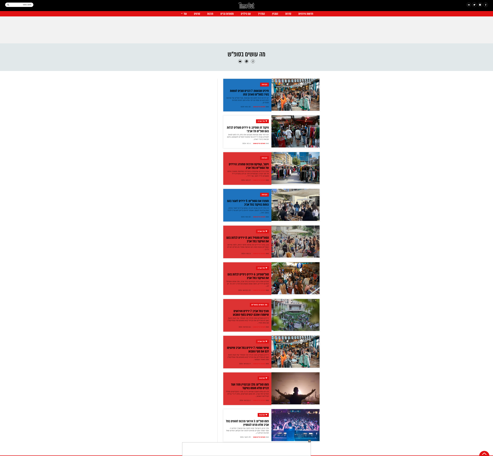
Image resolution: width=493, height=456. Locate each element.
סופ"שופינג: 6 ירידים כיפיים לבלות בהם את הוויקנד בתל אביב (248, 276)
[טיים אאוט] (246, 7)
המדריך (261, 14)
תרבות (210, 14)
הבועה (264, 84)
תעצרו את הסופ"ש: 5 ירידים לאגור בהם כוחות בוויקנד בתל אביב (248, 203)
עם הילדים (246, 14)
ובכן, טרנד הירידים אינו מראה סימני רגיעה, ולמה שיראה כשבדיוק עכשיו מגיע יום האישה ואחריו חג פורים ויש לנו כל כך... (248, 247)
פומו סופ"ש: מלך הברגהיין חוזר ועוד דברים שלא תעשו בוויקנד (250, 386)
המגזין (275, 14)
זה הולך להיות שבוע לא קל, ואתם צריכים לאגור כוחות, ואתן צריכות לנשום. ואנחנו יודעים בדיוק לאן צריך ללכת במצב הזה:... (248, 210)
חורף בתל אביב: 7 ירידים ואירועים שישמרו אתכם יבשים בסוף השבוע (251, 313)
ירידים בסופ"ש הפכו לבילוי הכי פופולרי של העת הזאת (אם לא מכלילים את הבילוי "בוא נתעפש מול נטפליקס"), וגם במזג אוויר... (248, 320)
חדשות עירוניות (305, 14)
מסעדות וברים (227, 14)
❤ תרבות (263, 378)
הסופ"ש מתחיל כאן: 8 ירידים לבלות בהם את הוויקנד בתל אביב (247, 239)
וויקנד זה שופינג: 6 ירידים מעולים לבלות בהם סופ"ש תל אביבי (248, 129)
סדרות (288, 14)
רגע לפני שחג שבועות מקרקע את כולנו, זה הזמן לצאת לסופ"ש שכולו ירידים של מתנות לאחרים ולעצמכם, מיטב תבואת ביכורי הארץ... (248, 137)
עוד (185, 14)
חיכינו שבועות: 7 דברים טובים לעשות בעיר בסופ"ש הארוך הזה (249, 93)
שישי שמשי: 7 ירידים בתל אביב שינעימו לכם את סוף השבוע (248, 349)
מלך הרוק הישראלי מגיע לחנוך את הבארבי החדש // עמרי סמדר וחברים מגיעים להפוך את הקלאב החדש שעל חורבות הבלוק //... (247, 430)
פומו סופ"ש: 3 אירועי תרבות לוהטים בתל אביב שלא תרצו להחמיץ (247, 423)
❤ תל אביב (262, 121)
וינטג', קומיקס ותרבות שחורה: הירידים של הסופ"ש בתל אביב (249, 166)
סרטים (197, 14)
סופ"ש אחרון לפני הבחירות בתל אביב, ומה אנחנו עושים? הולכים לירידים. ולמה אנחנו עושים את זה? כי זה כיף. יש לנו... (247, 283)
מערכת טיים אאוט (259, 107)
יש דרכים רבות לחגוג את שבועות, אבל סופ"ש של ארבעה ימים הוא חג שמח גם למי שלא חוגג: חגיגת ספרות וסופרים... (247, 100)
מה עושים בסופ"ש (259, 305)
